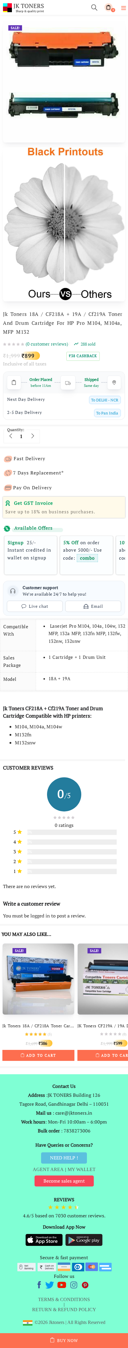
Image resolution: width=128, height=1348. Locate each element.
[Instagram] (74, 1284)
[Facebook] (40, 1284)
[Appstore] (45, 1239)
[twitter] (50, 1284)
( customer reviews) (47, 344)
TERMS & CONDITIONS (64, 1299)
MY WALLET (82, 1169)
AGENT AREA (48, 1169)
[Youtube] (62, 1284)
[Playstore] (84, 1239)
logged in (40, 915)
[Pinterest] (85, 1284)
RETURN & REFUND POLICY (64, 1309)
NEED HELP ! (64, 1157)
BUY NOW (67, 1340)
